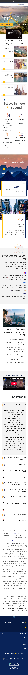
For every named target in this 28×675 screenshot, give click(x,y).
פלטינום (12, 1)
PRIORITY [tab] (12, 173)
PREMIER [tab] (24, 173)
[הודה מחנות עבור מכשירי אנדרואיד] (14, 664)
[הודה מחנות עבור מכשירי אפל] (14, 668)
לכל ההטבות (8, 99)
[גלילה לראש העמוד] (14, 616)
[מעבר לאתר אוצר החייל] (19, 653)
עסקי (19, 1)
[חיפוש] (2, 4)
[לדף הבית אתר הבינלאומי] (21, 4)
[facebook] (18, 658)
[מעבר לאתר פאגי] (12, 653)
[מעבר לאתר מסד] (7, 653)
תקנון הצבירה (11, 540)
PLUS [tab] (3, 173)
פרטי (25, 1)
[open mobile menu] (26, 4)
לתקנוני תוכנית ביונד (12, 533)
